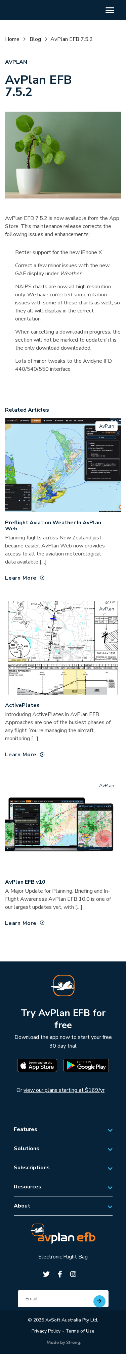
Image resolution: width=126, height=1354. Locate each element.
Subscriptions (32, 1167)
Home (12, 39)
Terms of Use (80, 1331)
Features (25, 1129)
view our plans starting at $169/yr (64, 1090)
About (22, 1206)
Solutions (26, 1148)
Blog (35, 39)
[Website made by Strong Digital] (64, 1343)
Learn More (21, 578)
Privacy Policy (46, 1331)
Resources (27, 1186)
